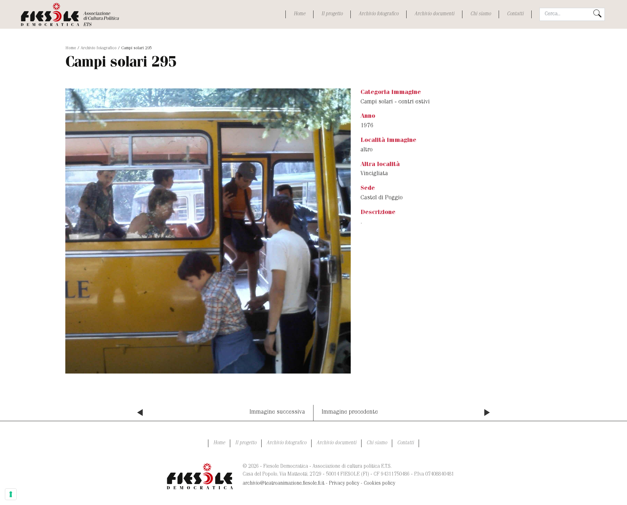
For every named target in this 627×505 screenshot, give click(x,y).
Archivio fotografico (378, 14)
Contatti (515, 14)
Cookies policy (379, 483)
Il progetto (332, 14)
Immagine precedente (350, 412)
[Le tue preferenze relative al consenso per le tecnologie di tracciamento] (10, 494)
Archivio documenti (434, 14)
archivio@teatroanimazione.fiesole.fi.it (283, 483)
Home (299, 14)
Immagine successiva (277, 412)
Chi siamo (480, 14)
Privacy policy (344, 483)
